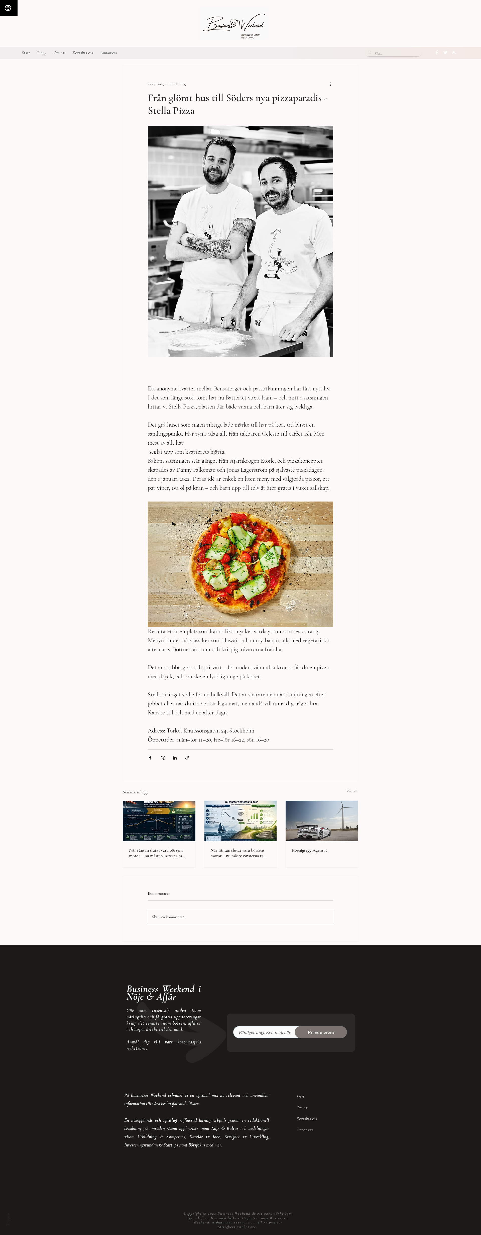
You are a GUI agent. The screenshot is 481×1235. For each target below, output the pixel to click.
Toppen (8, 1219)
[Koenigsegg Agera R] (322, 821)
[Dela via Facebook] (150, 757)
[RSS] (454, 52)
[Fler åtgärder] (330, 84)
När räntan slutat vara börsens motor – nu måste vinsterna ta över (156, 852)
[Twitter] (445, 52)
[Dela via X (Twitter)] (162, 757)
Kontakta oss (307, 1118)
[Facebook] (437, 52)
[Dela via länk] (187, 757)
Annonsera (305, 1129)
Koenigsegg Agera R (309, 850)
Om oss (302, 1107)
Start (300, 1096)
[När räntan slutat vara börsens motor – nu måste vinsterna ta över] (159, 821)
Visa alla (352, 791)
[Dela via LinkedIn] (174, 757)
